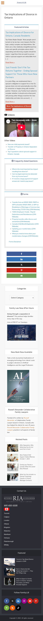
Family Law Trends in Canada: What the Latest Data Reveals (27, 467)
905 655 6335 (10, 505)
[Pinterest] (35, 601)
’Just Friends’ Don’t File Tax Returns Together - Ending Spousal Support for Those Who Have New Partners (21, 72)
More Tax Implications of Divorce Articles (18, 107)
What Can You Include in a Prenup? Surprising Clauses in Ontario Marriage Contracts (28, 477)
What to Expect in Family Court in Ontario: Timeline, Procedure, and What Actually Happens (24, 582)
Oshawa (7, 538)
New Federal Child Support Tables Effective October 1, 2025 (27, 457)
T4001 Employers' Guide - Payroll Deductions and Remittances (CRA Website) (24, 214)
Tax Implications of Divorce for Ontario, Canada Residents (20, 34)
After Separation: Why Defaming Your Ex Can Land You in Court (26, 447)
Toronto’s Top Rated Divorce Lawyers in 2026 (24, 560)
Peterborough (9, 541)
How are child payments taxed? (19, 144)
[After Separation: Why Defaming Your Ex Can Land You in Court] (13, 448)
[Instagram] (24, 601)
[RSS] (12, 607)
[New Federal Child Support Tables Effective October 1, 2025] (13, 457)
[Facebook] (6, 601)
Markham (7, 534)
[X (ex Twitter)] (12, 601)
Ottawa (6, 524)
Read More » (10, 62)
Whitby (6, 545)
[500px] (18, 607)
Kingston (7, 527)
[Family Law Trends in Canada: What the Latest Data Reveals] (13, 467)
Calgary (6, 517)
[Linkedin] (18, 601)
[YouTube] (30, 601)
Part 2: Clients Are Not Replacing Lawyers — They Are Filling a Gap (24, 571)
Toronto (6, 513)
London (6, 520)
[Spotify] (6, 607)
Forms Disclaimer (15, 242)
